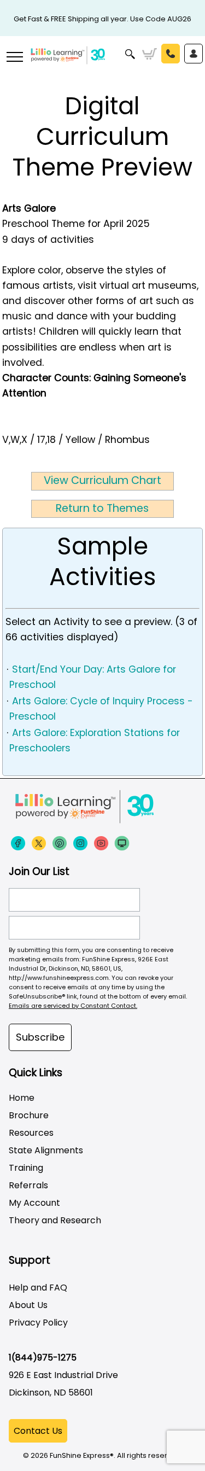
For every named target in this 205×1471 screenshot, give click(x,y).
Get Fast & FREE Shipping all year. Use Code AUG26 (102, 19)
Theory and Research (55, 1220)
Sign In (193, 53)
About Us (28, 1305)
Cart (149, 54)
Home (21, 1097)
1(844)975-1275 (43, 1357)
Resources (31, 1132)
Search (130, 54)
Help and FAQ (38, 1287)
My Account (34, 1202)
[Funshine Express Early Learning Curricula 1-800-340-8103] (102, 63)
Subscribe (40, 1037)
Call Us (170, 53)
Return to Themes (102, 508)
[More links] (14, 58)
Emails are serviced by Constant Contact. (73, 1005)
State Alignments (46, 1150)
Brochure (29, 1115)
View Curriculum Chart (102, 480)
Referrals (28, 1185)
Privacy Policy (38, 1322)
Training (26, 1167)
